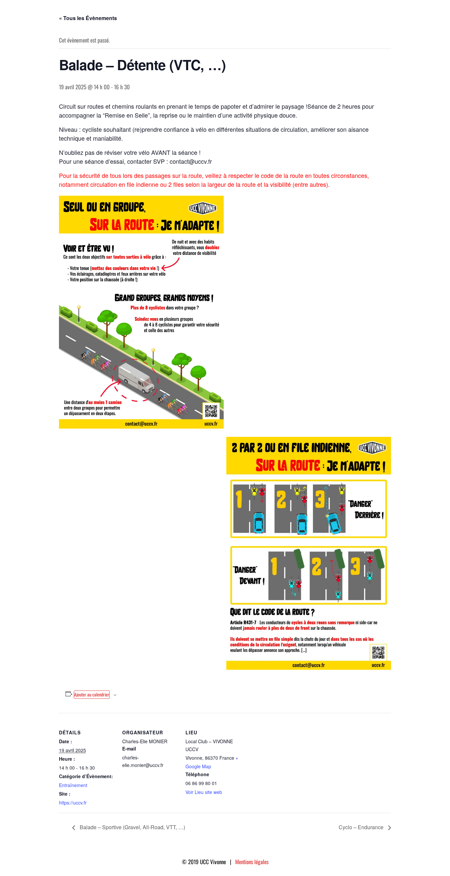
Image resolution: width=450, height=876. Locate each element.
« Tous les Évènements (88, 18)
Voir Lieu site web (203, 792)
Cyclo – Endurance (362, 827)
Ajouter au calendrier (91, 694)
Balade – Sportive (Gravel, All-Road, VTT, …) (131, 827)
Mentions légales (251, 862)
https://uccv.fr (73, 802)
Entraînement (73, 785)
